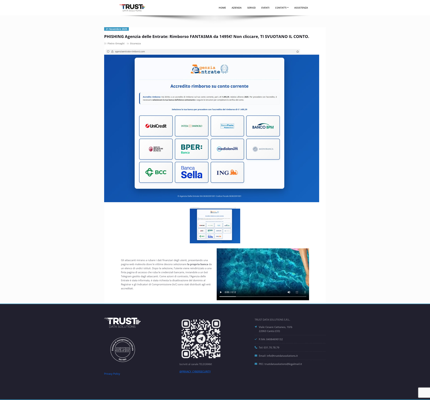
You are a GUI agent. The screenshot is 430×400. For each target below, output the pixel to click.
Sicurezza (135, 43)
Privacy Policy (112, 373)
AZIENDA (237, 7)
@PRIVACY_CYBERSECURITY (195, 371)
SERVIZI (251, 7)
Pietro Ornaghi (116, 43)
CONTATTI (281, 7)
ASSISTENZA (301, 7)
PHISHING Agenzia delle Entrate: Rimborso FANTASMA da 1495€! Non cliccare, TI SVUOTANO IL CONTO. (206, 36)
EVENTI (265, 7)
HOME (222, 7)
